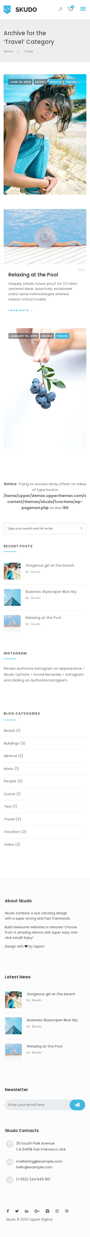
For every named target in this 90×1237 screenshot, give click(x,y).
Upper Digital (41, 1219)
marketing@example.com (39, 1161)
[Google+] (37, 1211)
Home (8, 51)
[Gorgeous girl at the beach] (45, 134)
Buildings (11, 743)
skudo (36, 571)
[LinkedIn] (27, 1211)
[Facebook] (7, 1211)
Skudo (40, 82)
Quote (9, 793)
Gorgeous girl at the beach (50, 565)
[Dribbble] (67, 1211)
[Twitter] (17, 1211)
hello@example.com (34, 1167)
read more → (20, 310)
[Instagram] (57, 1211)
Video (9, 844)
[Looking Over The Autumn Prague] (45, 388)
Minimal (10, 755)
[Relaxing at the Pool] (45, 236)
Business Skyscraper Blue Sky (51, 591)
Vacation (12, 831)
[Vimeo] (47, 1211)
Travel (28, 51)
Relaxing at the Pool (43, 617)
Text (8, 806)
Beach (9, 730)
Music (9, 768)
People (55, 82)
